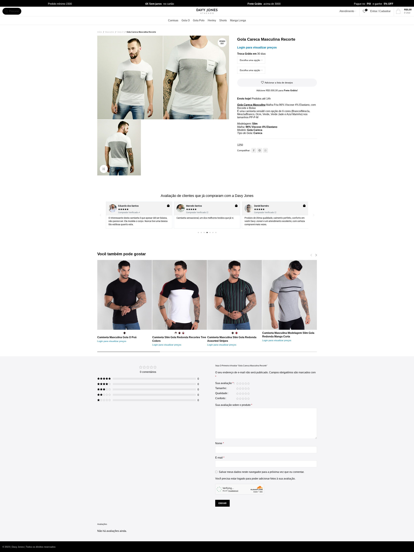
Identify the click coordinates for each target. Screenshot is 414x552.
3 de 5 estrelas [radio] (243, 383)
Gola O (120, 32)
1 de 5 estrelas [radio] (237, 383)
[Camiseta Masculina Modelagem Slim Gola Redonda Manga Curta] (289, 295)
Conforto (220, 398)
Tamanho (220, 388)
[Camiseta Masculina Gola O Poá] (124, 295)
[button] (100, 215)
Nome (219, 443)
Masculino (109, 32)
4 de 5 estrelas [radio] (245, 383)
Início (99, 32)
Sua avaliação (224, 383)
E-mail (219, 457)
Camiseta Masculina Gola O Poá (116, 337)
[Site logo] (207, 11)
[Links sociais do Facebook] (253, 150)
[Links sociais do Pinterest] (259, 150)
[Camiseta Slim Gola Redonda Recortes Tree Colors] (179, 295)
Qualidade (221, 393)
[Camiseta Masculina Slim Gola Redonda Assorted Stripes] (234, 295)
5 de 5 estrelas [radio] (248, 383)
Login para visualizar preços (257, 47)
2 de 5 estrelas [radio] (240, 383)
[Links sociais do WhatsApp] (265, 150)
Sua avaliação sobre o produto (233, 405)
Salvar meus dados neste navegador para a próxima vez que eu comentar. (261, 472)
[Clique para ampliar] (104, 169)
